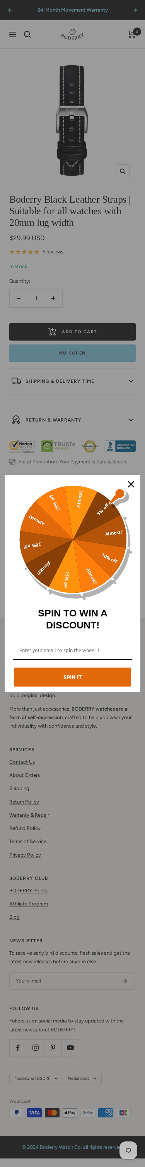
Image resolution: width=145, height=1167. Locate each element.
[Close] (131, 484)
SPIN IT (72, 676)
